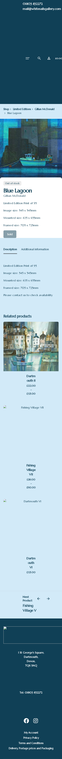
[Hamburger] (27, 58)
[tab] (10, 253)
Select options (31, 348)
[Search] (39, 58)
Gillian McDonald (14, 195)
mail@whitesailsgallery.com (42, 9)
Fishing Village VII (31, 469)
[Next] (48, 598)
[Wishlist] (49, 58)
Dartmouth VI (31, 562)
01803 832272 (33, 4)
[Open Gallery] (27, 146)
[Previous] (38, 598)
